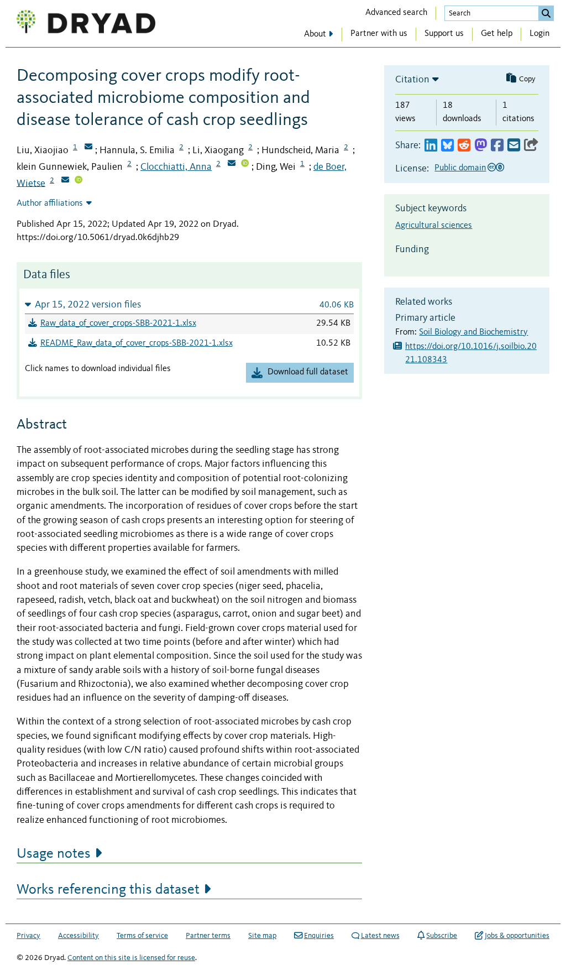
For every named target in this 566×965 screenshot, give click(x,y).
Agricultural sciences (433, 225)
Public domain (460, 168)
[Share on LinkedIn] (430, 146)
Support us (444, 33)
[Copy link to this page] (531, 145)
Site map (262, 936)
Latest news (380, 936)
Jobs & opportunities (517, 936)
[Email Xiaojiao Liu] (88, 147)
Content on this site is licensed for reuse (131, 958)
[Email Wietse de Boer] (65, 180)
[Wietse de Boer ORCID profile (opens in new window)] (78, 180)
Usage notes (54, 854)
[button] (189, 304)
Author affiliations (50, 203)
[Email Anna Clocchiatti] (231, 164)
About (315, 34)
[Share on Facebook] (497, 146)
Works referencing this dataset (108, 890)
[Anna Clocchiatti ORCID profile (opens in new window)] (244, 164)
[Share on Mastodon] (480, 146)
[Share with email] (513, 146)
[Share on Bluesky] (447, 146)
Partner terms (208, 936)
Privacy (28, 936)
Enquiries (319, 936)
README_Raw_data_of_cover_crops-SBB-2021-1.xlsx (136, 343)
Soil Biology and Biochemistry (473, 332)
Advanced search (396, 12)
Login (539, 33)
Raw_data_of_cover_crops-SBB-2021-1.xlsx (118, 323)
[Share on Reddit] (464, 146)
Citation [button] (412, 80)
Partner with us (378, 33)
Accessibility (78, 936)
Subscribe (441, 936)
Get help (496, 33)
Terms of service (142, 936)
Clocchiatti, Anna (176, 167)
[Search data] (546, 13)
